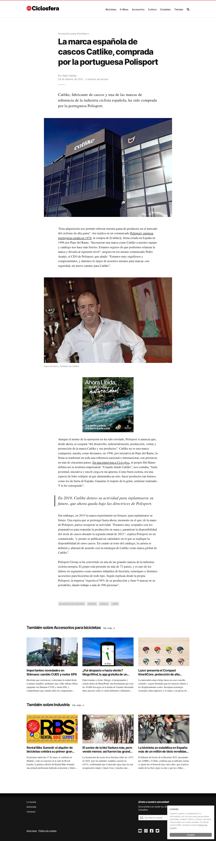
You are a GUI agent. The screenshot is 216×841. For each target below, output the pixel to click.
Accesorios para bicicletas (72, 33)
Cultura (152, 9)
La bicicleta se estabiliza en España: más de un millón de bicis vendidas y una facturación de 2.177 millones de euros (163, 753)
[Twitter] (157, 830)
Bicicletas (111, 9)
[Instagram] (146, 830)
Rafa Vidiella (69, 75)
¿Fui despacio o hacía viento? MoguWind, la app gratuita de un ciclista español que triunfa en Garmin (104, 676)
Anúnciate (31, 807)
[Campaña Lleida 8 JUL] (108, 404)
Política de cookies (47, 831)
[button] (111, 9)
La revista (31, 802)
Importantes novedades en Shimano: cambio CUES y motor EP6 (52, 672)
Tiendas (178, 9)
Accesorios (138, 9)
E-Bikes (124, 9)
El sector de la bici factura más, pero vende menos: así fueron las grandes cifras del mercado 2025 (107, 751)
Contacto (31, 811)
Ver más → (109, 628)
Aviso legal (32, 831)
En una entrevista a (111, 462)
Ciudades (165, 9)
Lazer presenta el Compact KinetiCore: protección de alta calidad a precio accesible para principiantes (159, 676)
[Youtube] (140, 830)
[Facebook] (151, 830)
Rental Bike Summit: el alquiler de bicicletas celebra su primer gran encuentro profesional (50, 751)
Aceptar (191, 834)
